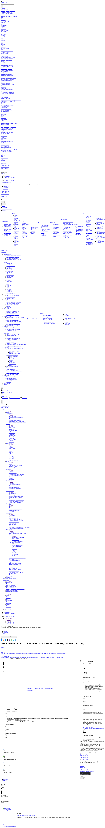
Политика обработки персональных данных (92, 769)
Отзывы (5, 780)
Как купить (9, 582)
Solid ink (13, 657)
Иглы (10, 464)
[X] (7, 640)
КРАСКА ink (55, 657)
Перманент (12, 532)
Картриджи (12, 446)
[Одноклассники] (3, 640)
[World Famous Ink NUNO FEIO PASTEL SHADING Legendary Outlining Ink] (43, 689)
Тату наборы (59, 653)
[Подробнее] (103, 660)
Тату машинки (12, 416)
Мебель (64, 653)
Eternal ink (8, 657)
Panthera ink (37, 657)
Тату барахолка (13, 568)
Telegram (5, 187)
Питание (11, 471)
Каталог (8, 412)
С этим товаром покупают (9, 826)
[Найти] (2, 7)
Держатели (11, 483)
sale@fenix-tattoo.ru (6, 182)
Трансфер (11, 506)
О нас (7, 595)
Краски (11, 426)
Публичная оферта (84, 771)
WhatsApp (5, 189)
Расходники (12, 515)
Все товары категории (88, 727)
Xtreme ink (42, 657)
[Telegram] (15, 640)
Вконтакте (5, 186)
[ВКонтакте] (1, 640)
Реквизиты (91, 771)
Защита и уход (12, 493)
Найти (81, 778)
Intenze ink (60, 657)
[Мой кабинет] (1, 389)
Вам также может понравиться (10, 824)
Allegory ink (3, 657)
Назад (9, 411)
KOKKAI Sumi (48, 657)
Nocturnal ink (24, 657)
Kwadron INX (30, 657)
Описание (5, 779)
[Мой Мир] (5, 640)
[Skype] (13, 640)
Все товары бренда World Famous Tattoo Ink (93, 728)
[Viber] (9, 640)
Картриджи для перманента (19, 537)
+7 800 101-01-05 (5, 165)
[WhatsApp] (11, 640)
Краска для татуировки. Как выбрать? (26, 815)
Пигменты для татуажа (17, 545)
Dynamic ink (18, 657)
